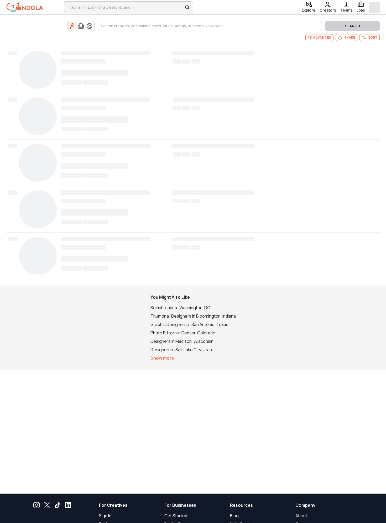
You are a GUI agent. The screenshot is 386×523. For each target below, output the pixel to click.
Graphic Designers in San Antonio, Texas (189, 324)
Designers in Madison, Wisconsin (181, 341)
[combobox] (125, 7)
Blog (234, 516)
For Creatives (113, 505)
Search (352, 25)
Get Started (175, 516)
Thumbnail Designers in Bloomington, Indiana (193, 316)
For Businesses (180, 505)
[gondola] (24, 7)
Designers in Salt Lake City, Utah (181, 350)
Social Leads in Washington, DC (180, 307)
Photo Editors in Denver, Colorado (182, 333)
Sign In (105, 516)
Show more (162, 358)
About (301, 516)
